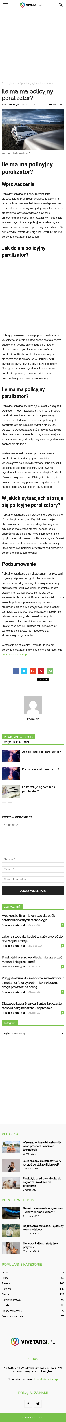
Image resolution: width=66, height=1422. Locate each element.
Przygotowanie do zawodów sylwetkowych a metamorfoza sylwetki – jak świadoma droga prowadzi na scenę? (33, 982)
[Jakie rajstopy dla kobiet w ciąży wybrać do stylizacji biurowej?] (11, 1165)
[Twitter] (38, 1404)
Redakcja (13, 104)
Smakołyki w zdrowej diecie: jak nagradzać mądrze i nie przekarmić (42, 1182)
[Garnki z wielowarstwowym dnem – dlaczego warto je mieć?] (11, 1213)
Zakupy (6, 1283)
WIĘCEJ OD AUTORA (16, 742)
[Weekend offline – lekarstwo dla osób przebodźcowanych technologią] (11, 1147)
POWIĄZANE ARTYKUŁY (18, 737)
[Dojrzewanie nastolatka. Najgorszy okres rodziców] (11, 1230)
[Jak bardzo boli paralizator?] (11, 756)
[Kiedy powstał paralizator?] (11, 773)
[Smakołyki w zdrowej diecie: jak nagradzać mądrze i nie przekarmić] (11, 1183)
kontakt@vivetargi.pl (46, 1379)
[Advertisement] (33, 45)
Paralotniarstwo (11, 1300)
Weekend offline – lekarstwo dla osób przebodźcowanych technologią (42, 1146)
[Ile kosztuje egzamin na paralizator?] (11, 791)
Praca (5, 1278)
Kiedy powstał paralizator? (40, 769)
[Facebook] (28, 1404)
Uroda (5, 1305)
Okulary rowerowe (13, 1316)
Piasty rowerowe (12, 1311)
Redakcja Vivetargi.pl (13, 924)
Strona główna (9, 83)
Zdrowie (7, 1289)
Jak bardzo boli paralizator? (41, 752)
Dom (5, 1272)
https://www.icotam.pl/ (15, 654)
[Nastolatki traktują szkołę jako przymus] (11, 1248)
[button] (61, 5)
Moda (5, 1294)
